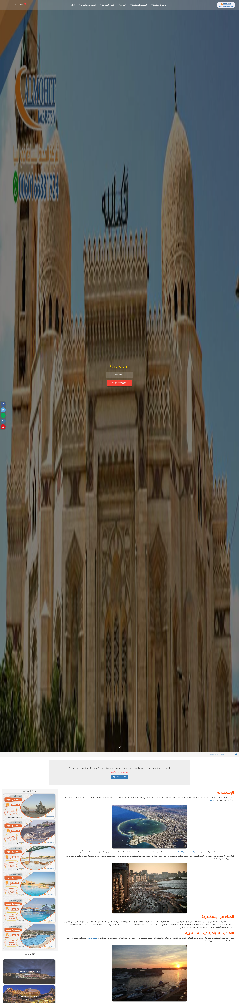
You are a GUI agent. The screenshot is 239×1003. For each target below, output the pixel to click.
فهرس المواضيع (120, 777)
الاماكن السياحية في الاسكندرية (187, 852)
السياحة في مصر (226, 755)
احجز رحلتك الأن (120, 383)
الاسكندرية (214, 755)
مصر (96, 852)
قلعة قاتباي (92, 938)
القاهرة (212, 801)
